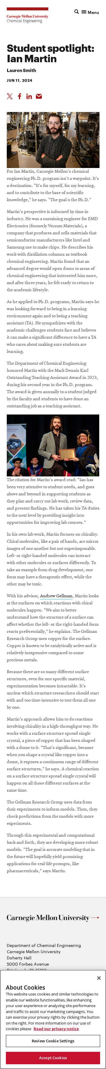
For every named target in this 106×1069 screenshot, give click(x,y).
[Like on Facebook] (19, 96)
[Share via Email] (39, 96)
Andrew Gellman (56, 596)
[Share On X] (10, 96)
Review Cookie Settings (53, 1041)
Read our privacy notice (56, 1028)
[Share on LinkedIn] (29, 96)
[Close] (98, 978)
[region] (53, 1019)
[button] (87, 11)
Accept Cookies (53, 1057)
